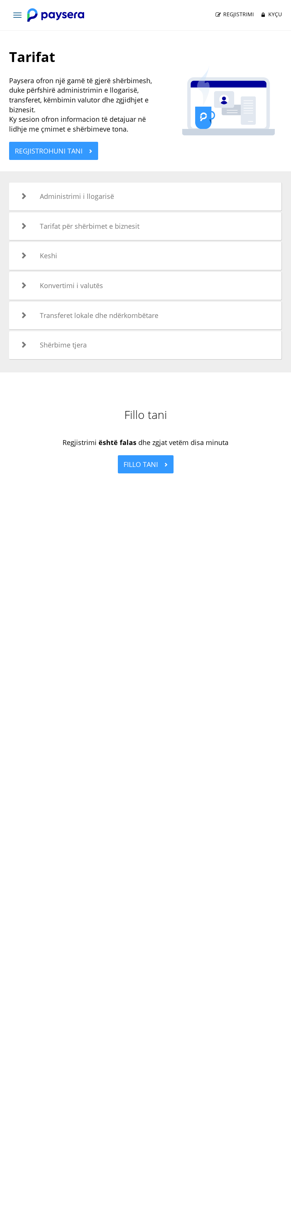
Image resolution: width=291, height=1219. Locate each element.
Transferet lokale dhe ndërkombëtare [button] (99, 315)
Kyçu (274, 14)
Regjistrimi (238, 14)
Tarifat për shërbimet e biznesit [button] (89, 226)
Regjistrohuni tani (49, 150)
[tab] (145, 197)
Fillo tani (142, 464)
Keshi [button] (48, 255)
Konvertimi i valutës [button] (71, 285)
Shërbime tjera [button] (63, 344)
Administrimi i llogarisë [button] (77, 196)
